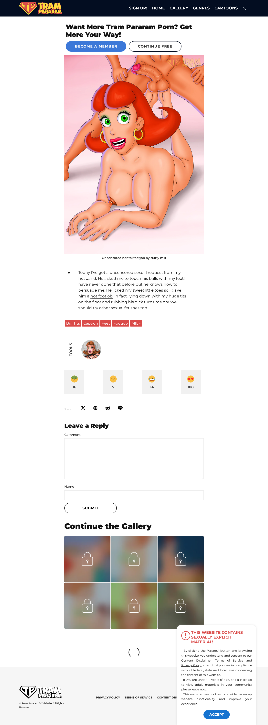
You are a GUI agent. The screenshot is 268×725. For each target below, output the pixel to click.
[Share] (120, 408)
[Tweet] (83, 408)
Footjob (120, 323)
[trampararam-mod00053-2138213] (87, 627)
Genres (201, 8)
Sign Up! (138, 8)
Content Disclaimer (173, 697)
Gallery (179, 8)
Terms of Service (138, 697)
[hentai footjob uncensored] (134, 154)
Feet (106, 323)
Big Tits (73, 323)
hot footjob (101, 296)
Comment (72, 435)
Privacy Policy (108, 697)
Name (69, 486)
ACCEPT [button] (216, 714)
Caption (90, 323)
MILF (136, 323)
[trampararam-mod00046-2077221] (134, 627)
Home (158, 8)
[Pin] (95, 408)
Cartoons (226, 8)
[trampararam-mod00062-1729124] (181, 580)
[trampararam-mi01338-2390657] (134, 580)
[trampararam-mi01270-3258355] (180, 611)
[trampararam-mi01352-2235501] (87, 580)
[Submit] (107, 408)
